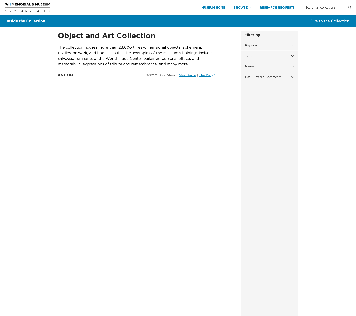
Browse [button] (241, 7)
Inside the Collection (26, 21)
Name (249, 66)
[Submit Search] (350, 7)
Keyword (251, 45)
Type (248, 55)
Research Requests (277, 7)
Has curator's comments (263, 77)
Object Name (187, 75)
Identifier (205, 75)
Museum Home (213, 7)
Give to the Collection (329, 21)
